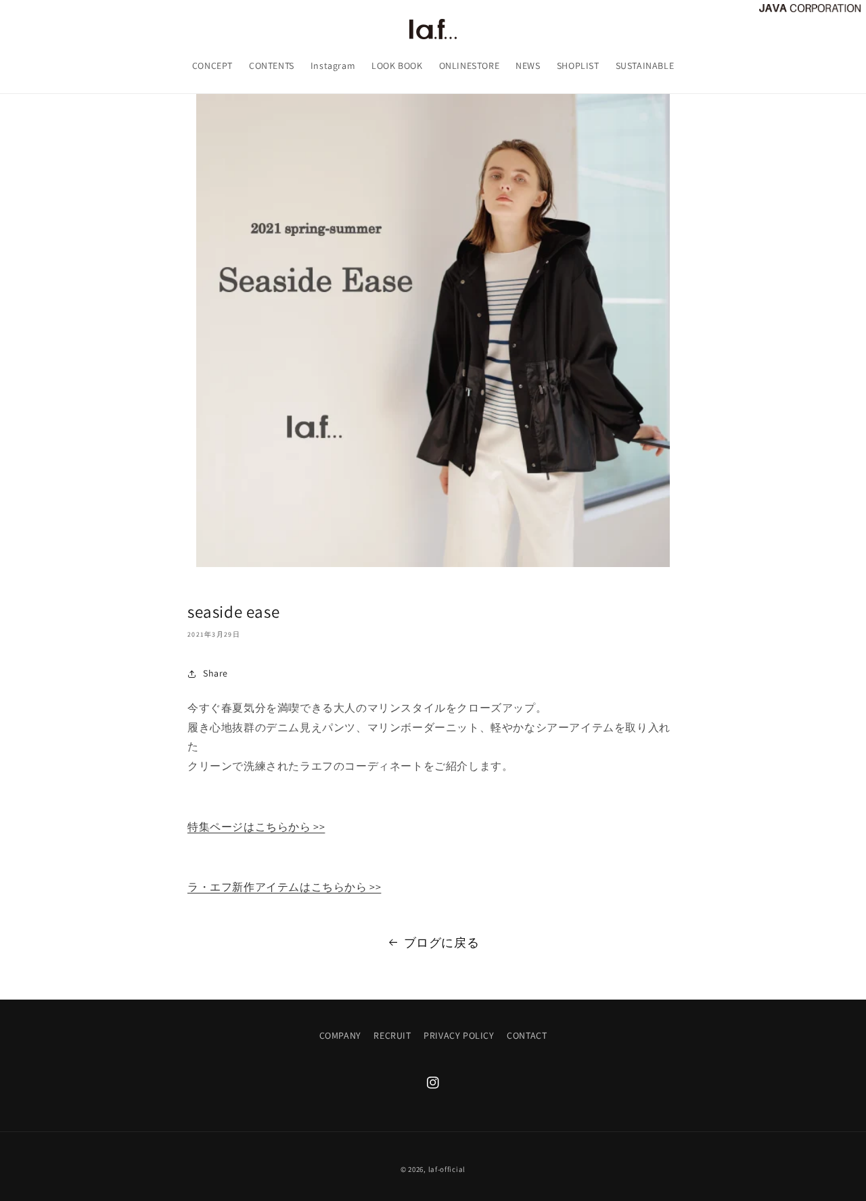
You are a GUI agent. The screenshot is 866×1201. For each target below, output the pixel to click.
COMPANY (340, 1035)
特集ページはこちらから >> (256, 827)
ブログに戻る (442, 942)
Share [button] (215, 674)
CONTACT (527, 1035)
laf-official (446, 1169)
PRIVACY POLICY (459, 1035)
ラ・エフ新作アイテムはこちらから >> (284, 888)
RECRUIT (392, 1035)
